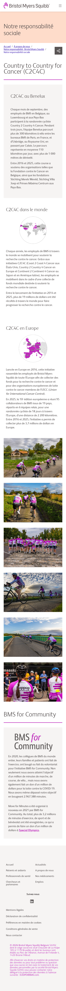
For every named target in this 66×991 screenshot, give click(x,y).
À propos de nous (22, 46)
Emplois (39, 882)
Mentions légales (15, 910)
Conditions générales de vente (22, 929)
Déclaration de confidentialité (22, 916)
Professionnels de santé (18, 876)
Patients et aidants (16, 870)
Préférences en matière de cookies (24, 923)
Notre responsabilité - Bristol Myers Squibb (24, 49)
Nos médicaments (44, 876)
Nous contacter (14, 935)
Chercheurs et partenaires (13, 883)
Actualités (40, 865)
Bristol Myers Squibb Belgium (34, 945)
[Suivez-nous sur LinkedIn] (32, 901)
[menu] (60, 5)
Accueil (7, 46)
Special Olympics (29, 830)
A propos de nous (44, 870)
